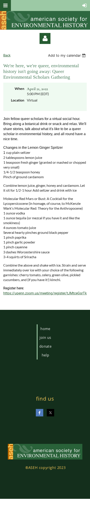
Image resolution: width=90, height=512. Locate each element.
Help (45, 355)
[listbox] (67, 55)
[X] (50, 412)
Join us (45, 337)
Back (6, 55)
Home (45, 328)
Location (17, 100)
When (19, 88)
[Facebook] (39, 412)
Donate (45, 346)
